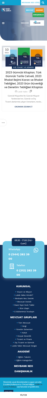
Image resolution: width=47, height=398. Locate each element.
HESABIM (25, 23)
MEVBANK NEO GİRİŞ (31, 3)
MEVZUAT (30, 10)
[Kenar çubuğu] (3, 122)
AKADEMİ (39, 10)
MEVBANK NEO (23, 366)
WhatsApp (14, 249)
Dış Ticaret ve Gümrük (23, 67)
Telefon (20, 265)
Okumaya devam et (23, 107)
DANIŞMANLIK (38, 15)
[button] (3, 3)
